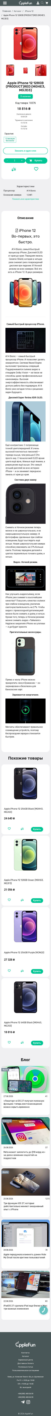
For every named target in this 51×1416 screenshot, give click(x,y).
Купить (38, 160)
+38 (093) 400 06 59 (25, 1394)
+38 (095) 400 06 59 (25, 1397)
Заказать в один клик (25, 151)
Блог (25, 1059)
